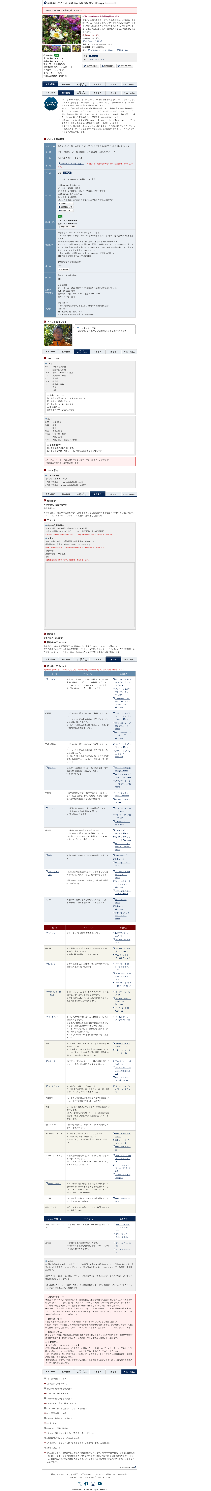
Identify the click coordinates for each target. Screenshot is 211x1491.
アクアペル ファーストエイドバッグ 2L (123, 1158)
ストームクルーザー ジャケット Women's (122, 884)
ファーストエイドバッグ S (122, 1176)
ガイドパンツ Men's (120, 901)
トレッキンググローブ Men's (122, 823)
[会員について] (96, 203)
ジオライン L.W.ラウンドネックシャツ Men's (123, 691)
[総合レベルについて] (96, 226)
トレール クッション (123, 1251)
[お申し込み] (50, 84)
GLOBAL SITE (104, 1477)
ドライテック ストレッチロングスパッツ (123, 966)
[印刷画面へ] (107, 67)
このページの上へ (128, 1467)
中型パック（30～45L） (54, 993)
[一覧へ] (124, 67)
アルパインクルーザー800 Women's (122, 956)
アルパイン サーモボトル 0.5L (123, 1235)
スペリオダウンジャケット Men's (122, 832)
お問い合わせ (86, 1474)
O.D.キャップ (121, 855)
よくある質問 (72, 1474)
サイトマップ (90, 1477)
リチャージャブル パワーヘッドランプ (122, 1089)
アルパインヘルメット (122, 941)
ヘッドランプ (53, 1086)
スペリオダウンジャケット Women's (123, 838)
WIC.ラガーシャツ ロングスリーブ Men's (123, 725)
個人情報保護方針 (120, 1474)
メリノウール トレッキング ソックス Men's (123, 783)
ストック (52, 1061)
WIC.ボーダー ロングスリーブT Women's (123, 735)
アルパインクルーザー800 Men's (122, 950)
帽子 (50, 855)
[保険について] (96, 207)
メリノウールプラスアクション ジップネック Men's (123, 716)
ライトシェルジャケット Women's (122, 794)
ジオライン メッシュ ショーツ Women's (123, 753)
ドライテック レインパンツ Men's (123, 892)
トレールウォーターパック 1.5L (122, 1051)
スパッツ (52, 963)
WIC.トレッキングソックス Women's (123, 775)
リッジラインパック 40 (122, 993)
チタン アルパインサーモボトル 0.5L (123, 1227)
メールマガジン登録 (102, 1474)
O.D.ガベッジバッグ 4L (123, 1199)
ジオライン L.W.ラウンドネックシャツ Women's (123, 682)
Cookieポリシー (75, 1477)
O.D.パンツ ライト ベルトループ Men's (123, 915)
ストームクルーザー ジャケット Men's (122, 874)
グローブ (52, 808)
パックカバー (53, 1016)
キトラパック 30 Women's (122, 1009)
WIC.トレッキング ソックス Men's (123, 769)
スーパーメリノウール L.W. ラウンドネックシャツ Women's (122, 703)
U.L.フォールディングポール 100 (122, 1078)
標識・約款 (124, 50)
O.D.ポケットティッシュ (123, 1135)
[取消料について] (96, 210)
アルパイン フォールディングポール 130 (123, 1070)
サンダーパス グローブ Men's (123, 809)
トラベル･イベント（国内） (102, 50)
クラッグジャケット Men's (122, 801)
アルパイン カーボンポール (123, 1062)
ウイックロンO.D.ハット (122, 864)
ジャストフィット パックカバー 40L (122, 1018)
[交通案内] (98, 84)
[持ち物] (113, 84)
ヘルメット (52, 932)
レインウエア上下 (53, 873)
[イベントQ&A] (129, 84)
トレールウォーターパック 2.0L (122, 1045)
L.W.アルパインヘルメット (122, 934)
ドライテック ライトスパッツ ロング (123, 984)
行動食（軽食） (54, 1183)
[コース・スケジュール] (82, 84)
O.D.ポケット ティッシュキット (123, 1141)
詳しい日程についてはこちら (94, 59)
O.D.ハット (120, 859)
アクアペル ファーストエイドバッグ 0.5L (123, 1168)
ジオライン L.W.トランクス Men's (123, 745)
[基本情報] (66, 84)
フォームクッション (123, 1244)
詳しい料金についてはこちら (92, 41)
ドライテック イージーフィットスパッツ (123, 976)
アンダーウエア (53, 681)
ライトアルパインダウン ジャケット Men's (123, 846)
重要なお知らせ (57, 1474)
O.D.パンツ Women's (120, 907)
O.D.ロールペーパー (123, 1148)
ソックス (52, 767)
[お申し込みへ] (91, 67)
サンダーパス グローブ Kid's (123, 816)
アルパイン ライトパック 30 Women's (123, 1001)
